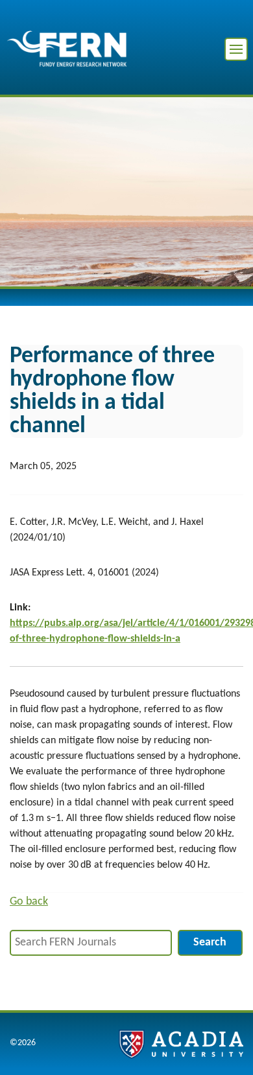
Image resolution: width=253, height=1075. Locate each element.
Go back (29, 902)
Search (209, 942)
